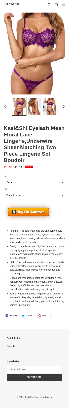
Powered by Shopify (43, 397)
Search (11, 346)
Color (6, 189)
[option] (19, 106)
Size (6, 176)
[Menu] (63, 4)
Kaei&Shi (12, 4)
